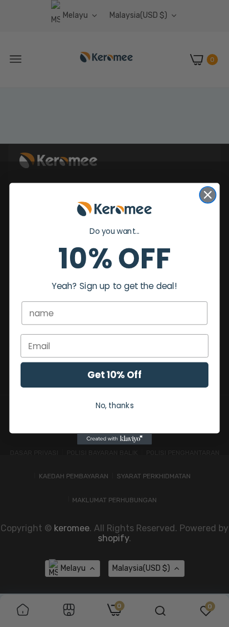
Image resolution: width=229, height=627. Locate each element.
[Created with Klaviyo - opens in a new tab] (114, 438)
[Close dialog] (208, 195)
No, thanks (115, 405)
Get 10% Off (114, 374)
